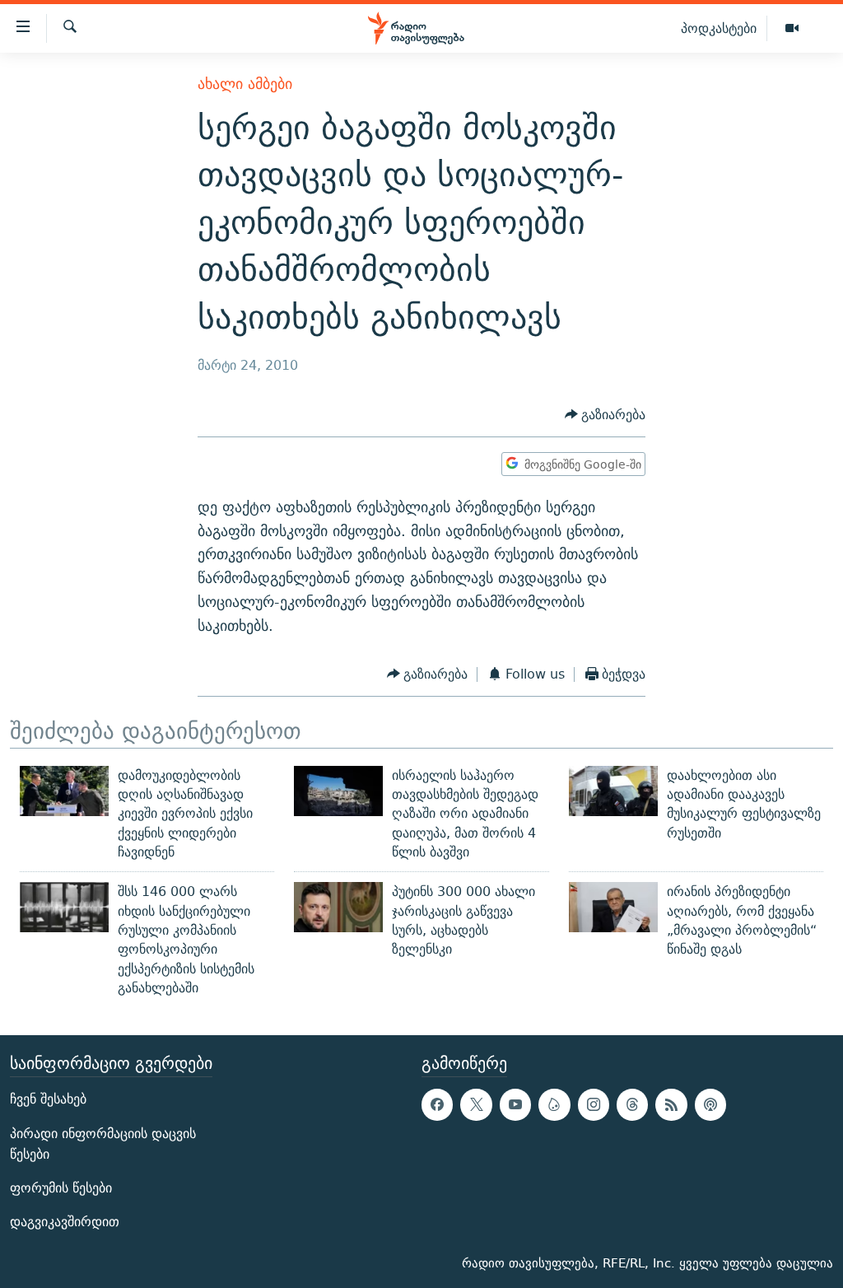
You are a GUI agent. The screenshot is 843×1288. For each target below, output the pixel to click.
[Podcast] (710, 1105)
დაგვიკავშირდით (64, 1221)
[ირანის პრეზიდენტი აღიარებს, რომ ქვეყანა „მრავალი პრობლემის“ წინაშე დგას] (613, 907)
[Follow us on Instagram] (593, 1105)
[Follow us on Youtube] (515, 1105)
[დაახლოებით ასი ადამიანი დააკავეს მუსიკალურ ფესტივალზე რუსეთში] (613, 791)
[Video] (792, 29)
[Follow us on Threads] (632, 1105)
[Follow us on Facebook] (437, 1105)
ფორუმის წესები (61, 1188)
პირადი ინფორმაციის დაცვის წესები (103, 1143)
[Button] (605, 415)
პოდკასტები (719, 28)
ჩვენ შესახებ (48, 1100)
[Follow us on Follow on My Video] (554, 1105)
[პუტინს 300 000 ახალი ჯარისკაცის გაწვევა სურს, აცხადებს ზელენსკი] (338, 907)
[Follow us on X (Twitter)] (475, 1105)
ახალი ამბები (245, 83)
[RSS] (671, 1105)
